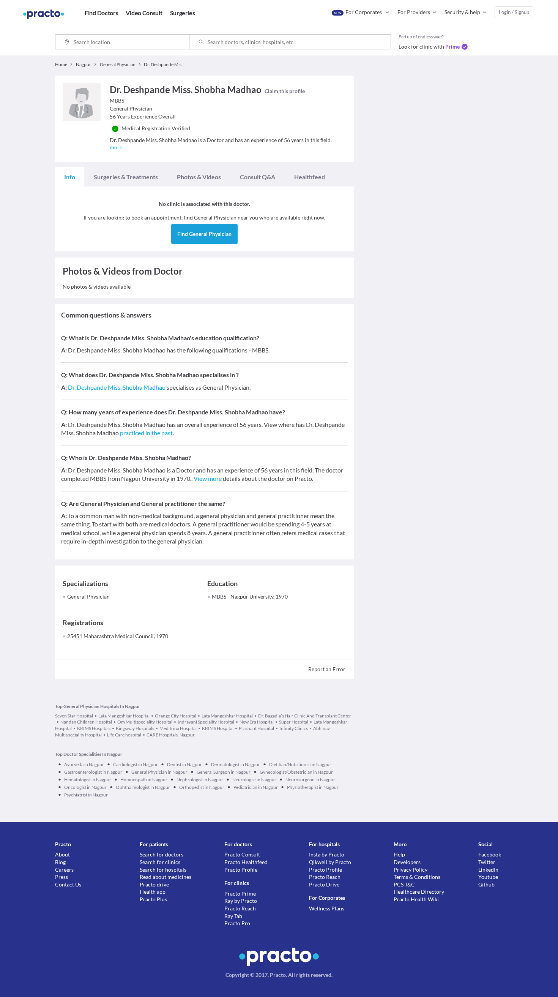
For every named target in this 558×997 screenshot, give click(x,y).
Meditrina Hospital (178, 728)
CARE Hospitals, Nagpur (171, 735)
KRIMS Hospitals (93, 728)
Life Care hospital (124, 735)
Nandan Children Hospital (86, 722)
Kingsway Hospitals (135, 728)
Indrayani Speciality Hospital (206, 722)
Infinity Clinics (293, 728)
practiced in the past (146, 432)
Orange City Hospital (175, 716)
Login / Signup (514, 12)
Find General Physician (204, 234)
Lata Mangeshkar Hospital (124, 716)
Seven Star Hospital (74, 716)
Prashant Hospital (256, 728)
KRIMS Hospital (217, 728)
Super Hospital (293, 722)
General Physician (88, 596)
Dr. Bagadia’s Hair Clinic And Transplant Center (304, 716)
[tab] (69, 177)
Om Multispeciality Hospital (144, 722)
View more (208, 478)
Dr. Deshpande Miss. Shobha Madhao (117, 387)
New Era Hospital (257, 722)
